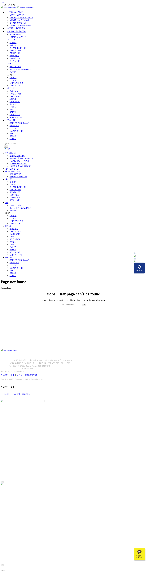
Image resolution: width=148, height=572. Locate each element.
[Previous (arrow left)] (2, 570)
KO (5, 149)
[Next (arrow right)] (4, 570)
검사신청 (6, 394)
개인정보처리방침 (7, 374)
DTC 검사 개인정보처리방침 (27, 374)
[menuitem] (15, 12)
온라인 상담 (16, 394)
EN (9, 149)
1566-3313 (26, 394)
